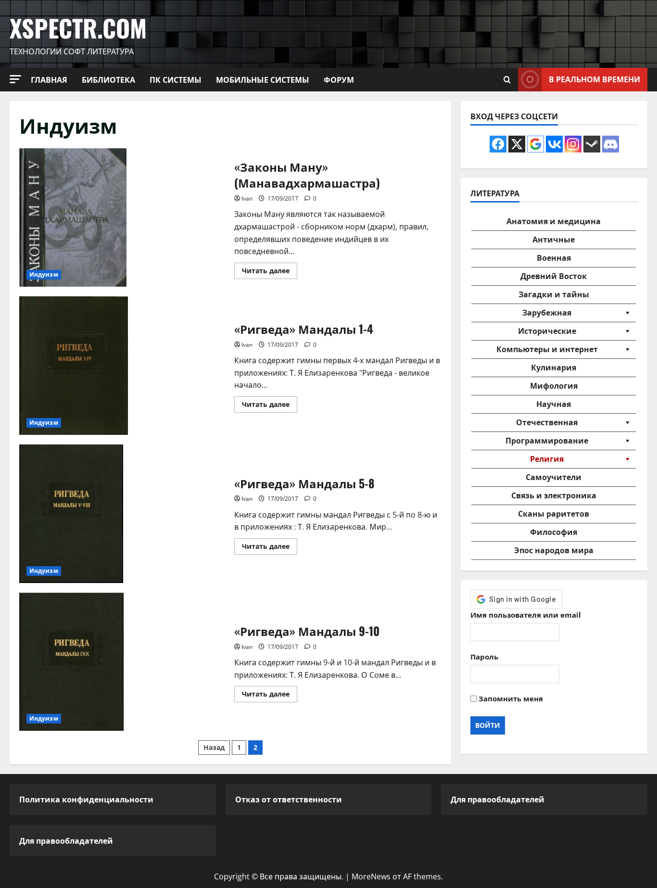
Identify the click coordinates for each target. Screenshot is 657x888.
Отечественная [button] (547, 422)
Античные (553, 239)
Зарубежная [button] (546, 312)
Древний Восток (553, 276)
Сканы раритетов (553, 513)
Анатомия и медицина (553, 221)
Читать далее (269, 272)
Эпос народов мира (554, 550)
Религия (547, 459)
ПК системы (176, 79)
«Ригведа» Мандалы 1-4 (123, 365)
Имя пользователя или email (525, 615)
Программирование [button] (546, 440)
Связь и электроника (553, 495)
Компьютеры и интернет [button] (547, 349)
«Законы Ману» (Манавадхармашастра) (123, 217)
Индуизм (43, 274)
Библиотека (108, 79)
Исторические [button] (547, 331)
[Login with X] (516, 144)
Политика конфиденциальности (86, 799)
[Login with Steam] (591, 144)
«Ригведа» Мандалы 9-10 (123, 662)
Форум (339, 79)
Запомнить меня (510, 698)
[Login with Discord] (610, 144)
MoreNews (371, 876)
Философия (553, 532)
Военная (554, 258)
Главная (49, 79)
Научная (553, 404)
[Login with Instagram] (573, 144)
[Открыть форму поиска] (507, 79)
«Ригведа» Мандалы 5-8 (123, 513)
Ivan (247, 198)
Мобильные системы (262, 79)
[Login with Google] (535, 144)
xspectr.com (78, 27)
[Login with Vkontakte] (554, 144)
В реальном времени (594, 79)
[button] (15, 79)
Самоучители (553, 477)
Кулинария (553, 367)
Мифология (554, 386)
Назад (214, 747)
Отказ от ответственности (288, 799)
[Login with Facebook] (498, 144)
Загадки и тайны (553, 294)
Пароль (484, 656)
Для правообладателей (66, 840)
